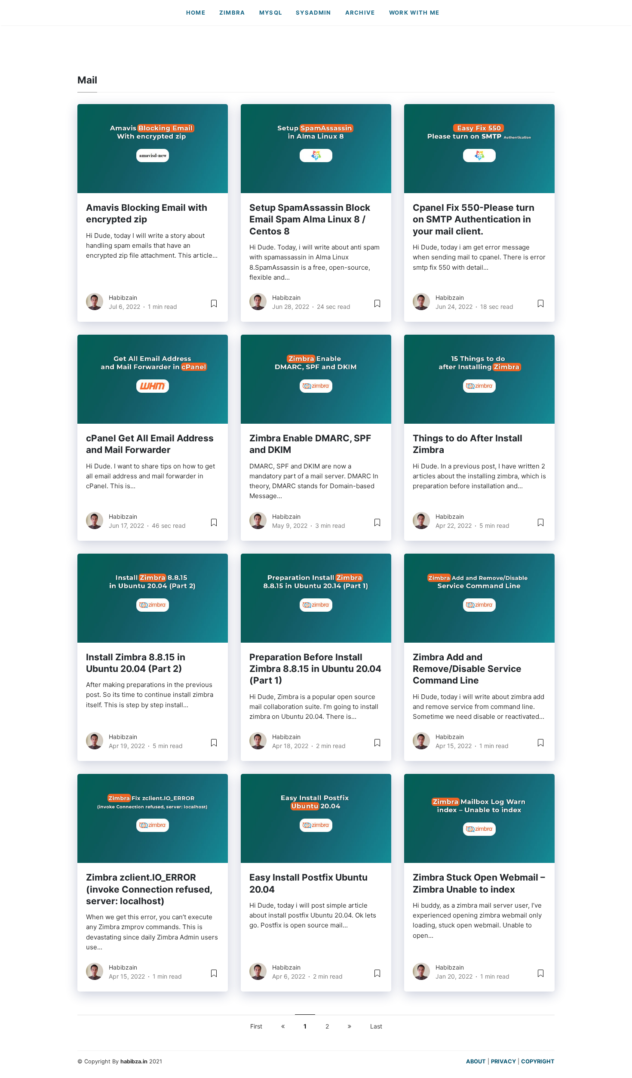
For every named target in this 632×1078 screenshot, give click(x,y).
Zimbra (232, 12)
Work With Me (414, 12)
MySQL (270, 12)
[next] (349, 1026)
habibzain (123, 297)
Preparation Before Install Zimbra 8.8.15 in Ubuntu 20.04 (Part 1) (315, 669)
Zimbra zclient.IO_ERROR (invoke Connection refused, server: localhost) (149, 889)
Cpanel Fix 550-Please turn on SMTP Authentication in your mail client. (473, 219)
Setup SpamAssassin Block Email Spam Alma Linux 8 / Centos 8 (309, 219)
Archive (360, 12)
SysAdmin (313, 12)
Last (376, 1026)
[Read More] (214, 306)
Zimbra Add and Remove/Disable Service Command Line (467, 669)
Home (196, 12)
